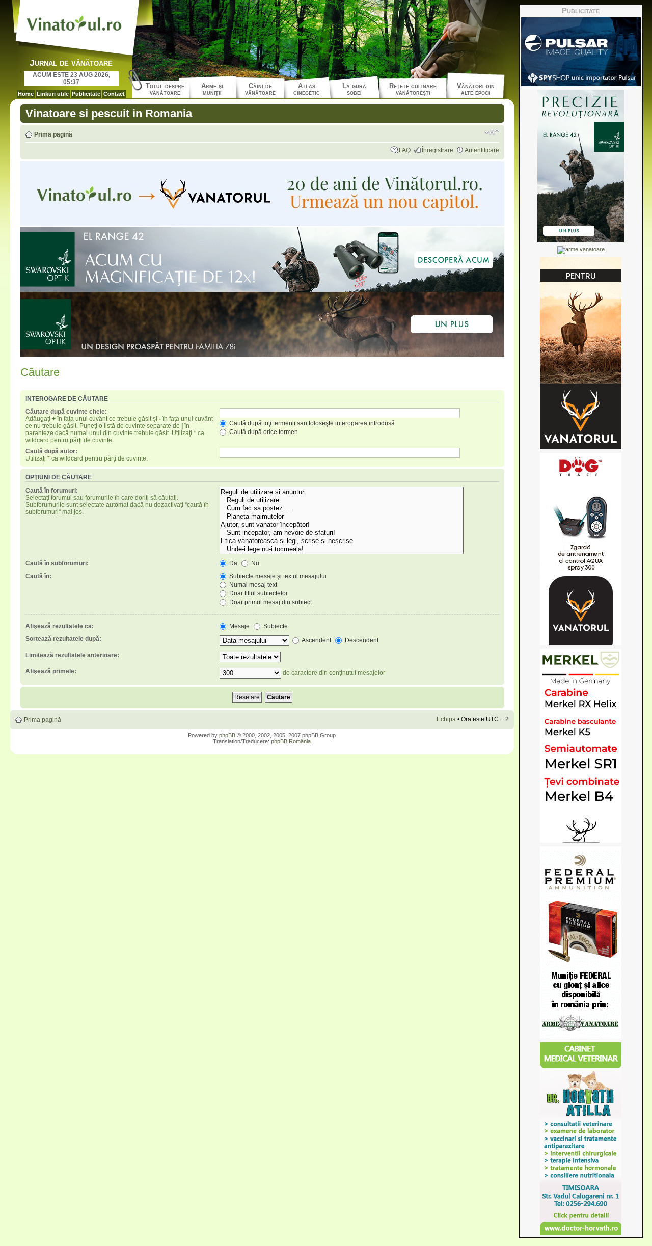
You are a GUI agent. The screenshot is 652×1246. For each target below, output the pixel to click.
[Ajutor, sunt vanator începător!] (342, 525)
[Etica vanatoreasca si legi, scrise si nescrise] (342, 541)
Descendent (360, 640)
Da (232, 563)
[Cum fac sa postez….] (342, 508)
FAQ (405, 150)
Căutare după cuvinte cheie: (66, 411)
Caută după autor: (51, 451)
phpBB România (291, 741)
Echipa (446, 719)
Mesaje (239, 626)
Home (26, 94)
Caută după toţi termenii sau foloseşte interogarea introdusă (311, 423)
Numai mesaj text (252, 584)
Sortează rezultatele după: (63, 638)
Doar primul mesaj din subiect (270, 602)
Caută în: (38, 576)
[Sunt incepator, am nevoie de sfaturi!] (342, 533)
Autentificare (482, 150)
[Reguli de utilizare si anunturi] (342, 492)
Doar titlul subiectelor (258, 593)
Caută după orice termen (263, 432)
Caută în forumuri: (51, 490)
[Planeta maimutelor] (342, 516)
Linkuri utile (53, 94)
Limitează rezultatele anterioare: (72, 655)
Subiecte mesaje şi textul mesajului (277, 576)
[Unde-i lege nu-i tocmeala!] (342, 549)
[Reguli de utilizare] (342, 500)
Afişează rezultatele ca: (59, 626)
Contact (114, 94)
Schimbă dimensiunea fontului (491, 132)
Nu (254, 563)
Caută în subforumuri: (57, 563)
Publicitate (86, 94)
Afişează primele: (50, 671)
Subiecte (275, 626)
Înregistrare (437, 150)
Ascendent (316, 640)
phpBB (227, 735)
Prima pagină (53, 134)
